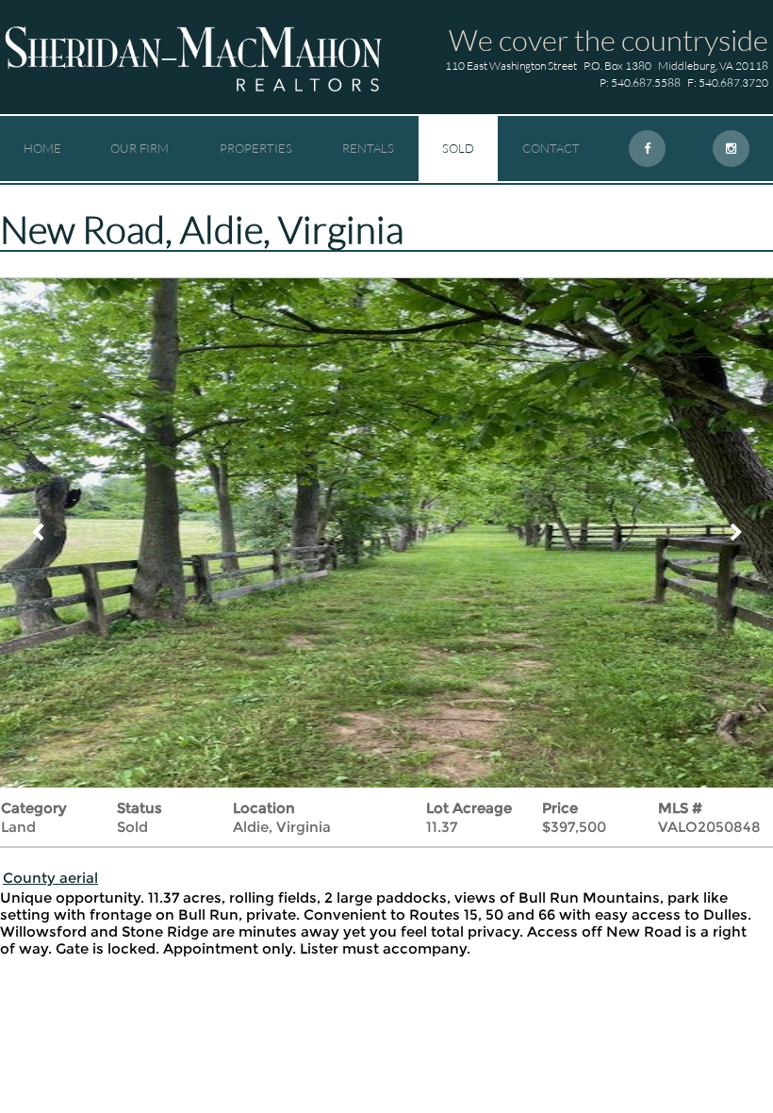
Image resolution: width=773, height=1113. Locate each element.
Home (42, 148)
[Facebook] (647, 148)
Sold (458, 148)
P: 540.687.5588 (640, 82)
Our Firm (139, 148)
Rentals (368, 148)
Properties (256, 148)
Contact (551, 148)
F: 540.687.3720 (727, 82)
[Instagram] (731, 148)
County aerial (50, 878)
